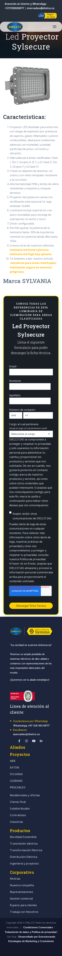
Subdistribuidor (20, 808)
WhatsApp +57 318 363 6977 (31, 725)
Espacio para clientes (23, 905)
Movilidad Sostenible (23, 837)
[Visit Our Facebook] (6, 15)
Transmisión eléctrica (24, 843)
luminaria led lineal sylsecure (29, 250)
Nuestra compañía (22, 885)
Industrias (16, 822)
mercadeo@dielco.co (40, 8)
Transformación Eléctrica (26, 850)
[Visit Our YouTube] (23, 15)
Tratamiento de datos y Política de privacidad (31, 932)
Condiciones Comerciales (38, 927)
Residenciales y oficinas (25, 795)
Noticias (15, 878)
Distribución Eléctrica (23, 857)
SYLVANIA (16, 774)
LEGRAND (16, 781)
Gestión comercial (21, 898)
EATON (14, 767)
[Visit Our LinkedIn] (31, 15)
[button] (54, 26)
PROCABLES (17, 787)
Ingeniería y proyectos (24, 863)
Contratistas (18, 815)
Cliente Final (18, 802)
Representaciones (21, 892)
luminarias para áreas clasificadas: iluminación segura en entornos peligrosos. (33, 267)
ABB (12, 761)
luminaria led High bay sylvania (30, 254)
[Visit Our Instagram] (15, 15)
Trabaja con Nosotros (24, 912)
